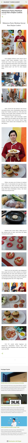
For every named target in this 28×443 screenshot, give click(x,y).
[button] (2, 17)
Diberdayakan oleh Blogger (14, 441)
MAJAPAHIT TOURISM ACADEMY (12, 2)
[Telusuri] (26, 2)
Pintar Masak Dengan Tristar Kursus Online (10, 405)
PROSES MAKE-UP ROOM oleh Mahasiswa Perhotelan (12, 383)
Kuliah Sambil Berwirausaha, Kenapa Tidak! (10, 427)
